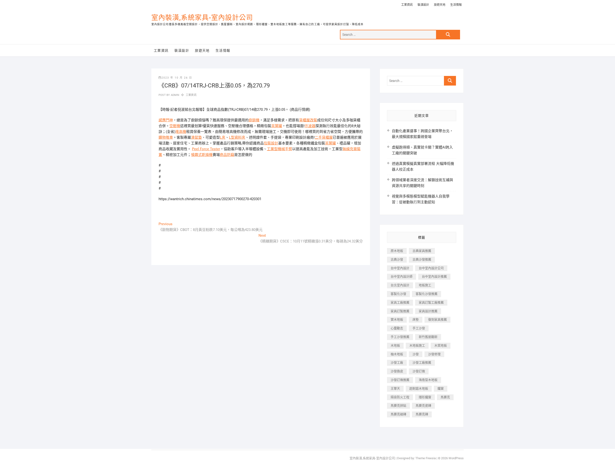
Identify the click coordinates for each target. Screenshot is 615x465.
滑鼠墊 (196, 137)
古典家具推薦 (421, 251)
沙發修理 (434, 354)
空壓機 (174, 126)
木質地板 (440, 345)
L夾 (222, 137)
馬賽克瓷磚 (423, 405)
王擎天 (395, 388)
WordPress (456, 458)
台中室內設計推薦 (434, 276)
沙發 (415, 354)
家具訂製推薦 (400, 311)
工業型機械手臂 (279, 149)
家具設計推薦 (428, 311)
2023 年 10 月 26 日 (176, 77)
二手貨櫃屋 (324, 137)
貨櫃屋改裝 (308, 120)
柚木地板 (397, 354)
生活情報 (456, 4)
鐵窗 (440, 388)
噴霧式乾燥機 (202, 155)
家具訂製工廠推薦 (431, 302)
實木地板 (397, 319)
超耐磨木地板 (418, 388)
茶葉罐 (276, 126)
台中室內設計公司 (431, 268)
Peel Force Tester (206, 149)
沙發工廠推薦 (421, 362)
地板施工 (425, 285)
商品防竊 (227, 155)
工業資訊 (407, 4)
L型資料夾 (237, 137)
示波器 (310, 126)
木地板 (395, 345)
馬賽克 (445, 397)
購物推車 (166, 137)
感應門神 (166, 120)
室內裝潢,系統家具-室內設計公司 (202, 18)
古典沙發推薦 (421, 259)
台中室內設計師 (401, 276)
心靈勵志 (397, 328)
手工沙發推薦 (400, 337)
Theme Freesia (425, 458)
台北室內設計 (400, 285)
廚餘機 (254, 120)
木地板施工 (417, 345)
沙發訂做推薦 (400, 380)
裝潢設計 (423, 4)
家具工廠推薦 (400, 302)
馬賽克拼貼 (398, 405)
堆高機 (180, 132)
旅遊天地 (439, 4)
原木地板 (397, 251)
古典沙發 (397, 259)
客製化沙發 (398, 294)
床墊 (415, 319)
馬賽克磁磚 (398, 414)
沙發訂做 (418, 371)
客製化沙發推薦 (426, 294)
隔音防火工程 (400, 397)
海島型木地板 (428, 380)
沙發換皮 (397, 371)
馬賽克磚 (422, 414)
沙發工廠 (397, 362)
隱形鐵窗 (425, 397)
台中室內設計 (400, 268)
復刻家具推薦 (437, 319)
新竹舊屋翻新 (428, 337)
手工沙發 (418, 328)
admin (174, 95)
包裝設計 (271, 143)
